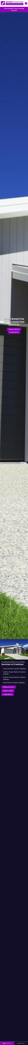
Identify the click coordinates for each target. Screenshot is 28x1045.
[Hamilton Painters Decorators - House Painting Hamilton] (12, 5)
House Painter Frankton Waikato (14, 669)
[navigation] (26, 3)
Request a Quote (14, 329)
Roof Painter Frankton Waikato (14, 683)
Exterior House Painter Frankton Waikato (14, 678)
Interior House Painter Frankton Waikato (14, 673)
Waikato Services (8, 687)
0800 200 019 (14, 332)
